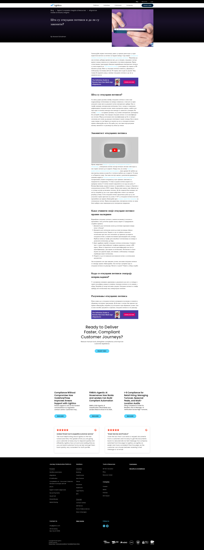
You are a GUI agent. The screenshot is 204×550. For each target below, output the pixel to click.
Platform (96, 5)
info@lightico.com (55, 526)
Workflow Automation (56, 472)
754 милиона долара (111, 66)
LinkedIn (104, 526)
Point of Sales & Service (83, 509)
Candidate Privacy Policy (74, 544)
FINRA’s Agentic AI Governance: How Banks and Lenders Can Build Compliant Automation (101, 396)
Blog (137, 1)
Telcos (78, 481)
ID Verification (53, 478)
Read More (60, 416)
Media (104, 489)
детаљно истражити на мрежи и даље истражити (118, 177)
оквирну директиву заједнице (127, 199)
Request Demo (102, 351)
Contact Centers (81, 503)
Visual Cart (53, 496)
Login (152, 1)
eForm (51, 487)
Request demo (147, 5)
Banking (78, 472)
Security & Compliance (137, 469)
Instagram (110, 526)
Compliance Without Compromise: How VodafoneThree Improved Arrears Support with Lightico (65, 398)
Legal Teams (80, 491)
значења (98, 113)
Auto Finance (80, 478)
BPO (77, 494)
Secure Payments (55, 493)
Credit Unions (80, 475)
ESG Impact (106, 496)
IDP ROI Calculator (108, 469)
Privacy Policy (52, 544)
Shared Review (54, 499)
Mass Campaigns (81, 512)
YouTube (107, 526)
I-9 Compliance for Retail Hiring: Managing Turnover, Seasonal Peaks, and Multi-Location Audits (136, 398)
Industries (107, 5)
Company (129, 5)
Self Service (79, 506)
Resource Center (108, 475)
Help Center (144, 1)
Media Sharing (54, 502)
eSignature (53, 475)
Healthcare (79, 487)
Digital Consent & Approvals (58, 490)
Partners (105, 492)
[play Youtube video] (114, 150)
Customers (118, 5)
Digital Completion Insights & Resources (71, 10)
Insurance (79, 484)
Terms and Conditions (61, 544)
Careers (105, 486)
